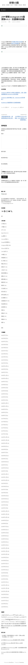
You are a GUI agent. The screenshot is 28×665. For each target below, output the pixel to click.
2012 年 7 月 (4, 600)
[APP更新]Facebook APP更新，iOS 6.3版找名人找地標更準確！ (21, 118)
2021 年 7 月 (4, 350)
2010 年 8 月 (4, 606)
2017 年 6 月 (4, 424)
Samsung (11, 621)
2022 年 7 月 (4, 335)
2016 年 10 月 (4, 443)
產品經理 (8, 625)
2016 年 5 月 (4, 458)
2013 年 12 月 (4, 548)
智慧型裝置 (4, 625)
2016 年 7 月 (4, 452)
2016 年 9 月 (4, 446)
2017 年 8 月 (4, 421)
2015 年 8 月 (4, 486)
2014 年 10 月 (4, 517)
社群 (11, 625)
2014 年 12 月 (4, 511)
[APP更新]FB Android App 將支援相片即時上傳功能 (12, 640)
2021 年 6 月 (4, 353)
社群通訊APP (4, 300)
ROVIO (8, 621)
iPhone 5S (24, 619)
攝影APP (7, 107)
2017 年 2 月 (4, 431)
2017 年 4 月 (4, 428)
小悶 (9, 21)
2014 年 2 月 (4, 542)
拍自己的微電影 (15, 43)
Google (17, 617)
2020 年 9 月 (4, 369)
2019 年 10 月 (4, 378)
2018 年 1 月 (4, 415)
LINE (2, 621)
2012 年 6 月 (4, 603)
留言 (2, 133)
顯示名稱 (3, 151)
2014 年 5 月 (4, 532)
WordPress (11, 662)
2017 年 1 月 (4, 434)
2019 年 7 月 (4, 381)
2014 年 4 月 (4, 535)
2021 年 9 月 (4, 344)
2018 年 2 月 (4, 412)
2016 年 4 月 (4, 461)
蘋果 (19, 625)
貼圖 (2, 310)
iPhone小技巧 (4, 248)
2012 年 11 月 (4, 588)
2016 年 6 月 (4, 455)
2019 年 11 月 (4, 375)
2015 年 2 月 (4, 505)
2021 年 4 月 (4, 360)
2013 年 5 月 (4, 569)
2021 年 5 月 (4, 357)
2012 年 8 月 (4, 597)
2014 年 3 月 (4, 539)
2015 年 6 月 (4, 492)
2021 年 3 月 (4, 363)
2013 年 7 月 (4, 563)
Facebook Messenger (10, 617)
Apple (16, 615)
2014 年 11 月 (4, 514)
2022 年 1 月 (4, 341)
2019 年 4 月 (4, 390)
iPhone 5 (20, 619)
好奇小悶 (14, 2)
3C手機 (2, 223)
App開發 (3, 236)
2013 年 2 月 (4, 579)
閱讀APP (3, 319)
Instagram (15, 107)
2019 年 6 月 (4, 384)
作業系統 (19, 621)
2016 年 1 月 (4, 471)
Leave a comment (16, 21)
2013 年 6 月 (4, 566)
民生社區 (3, 291)
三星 (17, 621)
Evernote (23, 615)
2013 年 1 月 (4, 582)
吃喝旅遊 (3, 257)
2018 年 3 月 (4, 409)
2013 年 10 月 (4, 554)
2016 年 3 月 (4, 465)
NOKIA (5, 621)
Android (6, 615)
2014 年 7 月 (4, 526)
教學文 (2, 285)
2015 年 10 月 (4, 480)
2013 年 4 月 (4, 572)
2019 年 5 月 (4, 387)
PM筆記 (3, 254)
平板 (5, 623)
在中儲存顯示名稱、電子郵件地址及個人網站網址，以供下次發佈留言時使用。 (13, 172)
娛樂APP (3, 267)
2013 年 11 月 (4, 551)
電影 (2, 322)
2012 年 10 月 (4, 591)
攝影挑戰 (3, 279)
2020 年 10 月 (4, 366)
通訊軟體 (24, 625)
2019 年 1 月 (4, 400)
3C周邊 (2, 615)
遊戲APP (3, 313)
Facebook (4, 617)
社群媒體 (13, 625)
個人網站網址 (4, 164)
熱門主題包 (4, 294)
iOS (18, 107)
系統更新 (3, 307)
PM (6, 621)
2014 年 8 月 (4, 523)
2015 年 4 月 (4, 498)
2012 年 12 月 (4, 585)
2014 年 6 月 (4, 529)
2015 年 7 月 (4, 489)
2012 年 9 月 (4, 594)
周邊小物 (3, 263)
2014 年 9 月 (4, 520)
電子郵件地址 (4, 157)
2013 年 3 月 (4, 576)
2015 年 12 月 (4, 474)
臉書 (16, 625)
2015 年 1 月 (4, 508)
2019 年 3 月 (4, 394)
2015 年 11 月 (4, 477)
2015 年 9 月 (4, 483)
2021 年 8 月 (4, 347)
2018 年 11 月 (4, 406)
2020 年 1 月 (4, 372)
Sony (14, 621)
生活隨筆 (3, 297)
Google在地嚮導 (5, 242)
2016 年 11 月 (4, 440)
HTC (25, 617)
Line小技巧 (3, 251)
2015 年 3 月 (4, 502)
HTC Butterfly (3, 619)
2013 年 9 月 (4, 557)
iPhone (17, 619)
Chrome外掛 (4, 239)
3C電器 (2, 226)
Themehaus (21, 662)
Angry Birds (10, 615)
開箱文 (2, 316)
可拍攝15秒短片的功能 (17, 41)
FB (14, 617)
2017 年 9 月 (4, 418)
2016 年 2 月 (4, 468)
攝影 (7, 623)
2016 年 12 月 (4, 437)
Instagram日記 (4, 245)
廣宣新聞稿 (4, 273)
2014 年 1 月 (4, 545)
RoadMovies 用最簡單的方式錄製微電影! (11, 102)
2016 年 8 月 (4, 449)
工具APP (3, 270)
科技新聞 (3, 304)
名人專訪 (3, 260)
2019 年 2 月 (4, 397)
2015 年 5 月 (4, 495)
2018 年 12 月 (4, 403)
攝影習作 (3, 282)
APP (4, 107)
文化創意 (3, 288)
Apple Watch (4, 233)
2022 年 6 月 (4, 338)
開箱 (7, 627)
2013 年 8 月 (4, 560)
